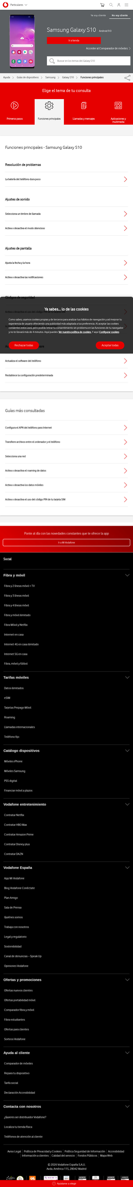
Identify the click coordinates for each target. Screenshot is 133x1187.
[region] (66, 742)
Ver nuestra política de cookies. (75, 332)
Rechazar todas (24, 345)
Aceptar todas (110, 345)
